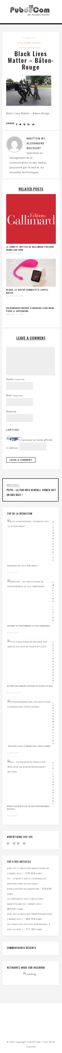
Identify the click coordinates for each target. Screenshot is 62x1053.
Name (15, 379)
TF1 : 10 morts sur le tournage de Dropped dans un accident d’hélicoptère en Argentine (26, 883)
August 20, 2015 (14, 296)
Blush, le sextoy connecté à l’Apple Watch (27, 291)
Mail (14, 395)
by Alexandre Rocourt (29, 43)
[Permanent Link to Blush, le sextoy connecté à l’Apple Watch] (31, 285)
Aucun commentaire (29, 47)
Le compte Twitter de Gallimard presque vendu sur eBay (30, 248)
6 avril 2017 (29, 38)
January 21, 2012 (15, 314)
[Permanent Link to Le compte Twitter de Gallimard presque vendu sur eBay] (31, 243)
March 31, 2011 (14, 253)
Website (11, 411)
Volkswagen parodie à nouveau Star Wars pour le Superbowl (30, 309)
